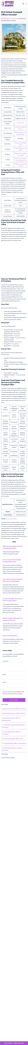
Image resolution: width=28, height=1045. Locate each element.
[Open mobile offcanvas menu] (26, 4)
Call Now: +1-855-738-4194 (14, 1043)
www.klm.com (20, 122)
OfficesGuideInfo (5, 18)
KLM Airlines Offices (11, 519)
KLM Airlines (14, 18)
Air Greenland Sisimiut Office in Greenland (11, 733)
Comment (6, 661)
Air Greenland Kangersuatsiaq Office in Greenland (13, 726)
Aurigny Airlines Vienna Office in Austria (14, 709)
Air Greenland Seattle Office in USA (12, 739)
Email (4, 682)
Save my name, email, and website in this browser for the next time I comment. (13, 692)
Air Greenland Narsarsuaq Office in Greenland (12, 749)
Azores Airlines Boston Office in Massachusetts (11, 719)
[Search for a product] (23, 3)
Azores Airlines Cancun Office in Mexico (13, 713)
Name (5, 674)
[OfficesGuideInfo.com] (7, 3)
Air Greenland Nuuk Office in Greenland (14, 743)
